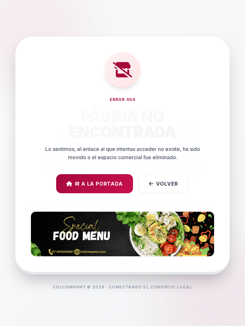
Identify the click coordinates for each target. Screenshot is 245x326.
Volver (167, 184)
